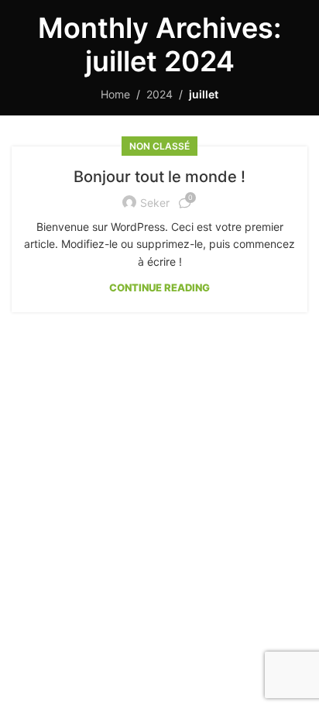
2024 (159, 94)
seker (155, 202)
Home (115, 94)
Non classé (159, 146)
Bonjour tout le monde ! (159, 176)
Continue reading (159, 287)
